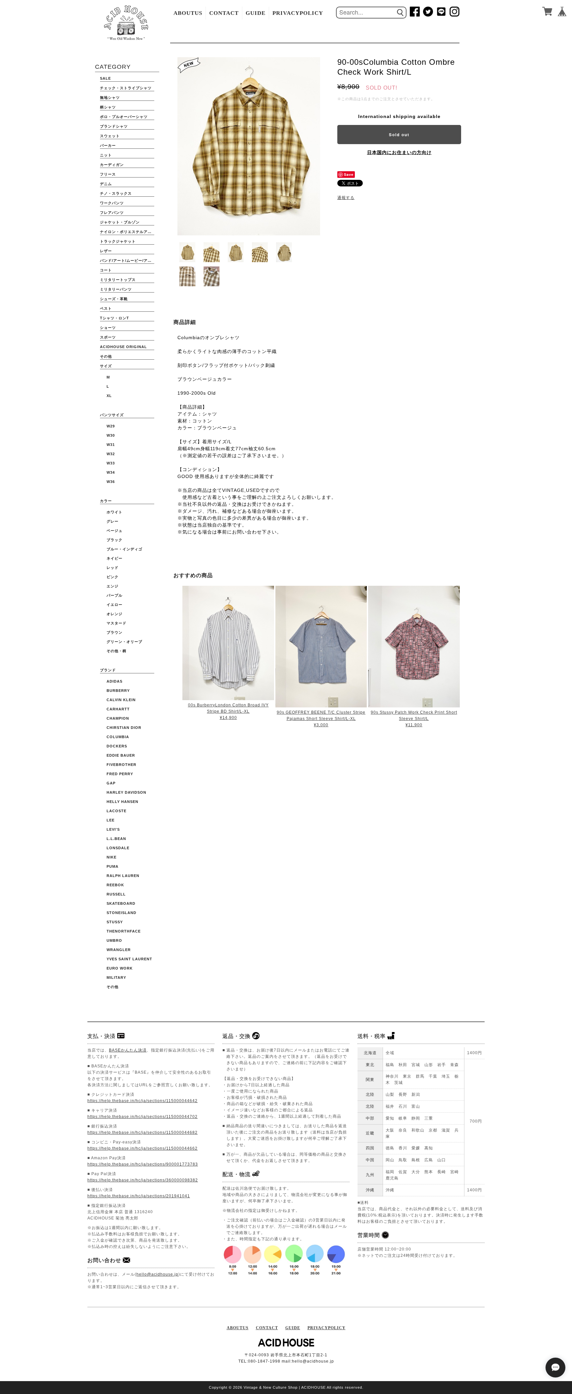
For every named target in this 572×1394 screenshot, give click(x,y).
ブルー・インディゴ (124, 549)
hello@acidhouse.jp (157, 1274)
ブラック (114, 540)
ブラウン (114, 632)
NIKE (112, 857)
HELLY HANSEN (122, 802)
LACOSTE (116, 811)
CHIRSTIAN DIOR (124, 728)
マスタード (116, 623)
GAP (111, 783)
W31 (111, 445)
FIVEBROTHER (121, 765)
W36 (111, 482)
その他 (106, 356)
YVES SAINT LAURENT (129, 959)
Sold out (399, 135)
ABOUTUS (187, 13)
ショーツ (108, 328)
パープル (114, 595)
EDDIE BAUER (121, 755)
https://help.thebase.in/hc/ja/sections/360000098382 (142, 1180)
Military (116, 977)
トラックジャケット (118, 241)
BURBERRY (118, 691)
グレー (113, 521)
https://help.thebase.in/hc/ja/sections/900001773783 (142, 1164)
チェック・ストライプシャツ (126, 88)
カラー (106, 501)
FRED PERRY (120, 774)
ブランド (108, 670)
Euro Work (120, 968)
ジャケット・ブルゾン (120, 222)
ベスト (106, 308)
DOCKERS (117, 746)
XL (109, 396)
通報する (346, 197)
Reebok (115, 885)
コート (106, 270)
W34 (111, 472)
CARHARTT (118, 709)
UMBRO (114, 940)
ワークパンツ (112, 203)
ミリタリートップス (118, 280)
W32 (111, 454)
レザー (106, 251)
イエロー (114, 605)
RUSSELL (116, 894)
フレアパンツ (112, 213)
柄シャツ (108, 107)
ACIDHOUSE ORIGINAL (123, 347)
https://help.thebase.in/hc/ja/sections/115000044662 (142, 1148)
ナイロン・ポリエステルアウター (127, 232)
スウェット (110, 136)
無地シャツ (110, 98)
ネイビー (114, 558)
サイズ (106, 366)
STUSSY (115, 922)
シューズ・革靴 (114, 299)
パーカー (108, 145)
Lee (111, 820)
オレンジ (114, 614)
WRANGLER (119, 950)
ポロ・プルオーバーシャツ (124, 117)
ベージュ (114, 531)
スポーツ (108, 337)
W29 (111, 426)
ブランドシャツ (114, 126)
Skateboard (121, 903)
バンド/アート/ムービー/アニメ (127, 260)
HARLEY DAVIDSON (126, 792)
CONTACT (224, 13)
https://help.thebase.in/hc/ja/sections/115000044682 (142, 1132)
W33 (111, 463)
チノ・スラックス (116, 193)
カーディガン (112, 165)
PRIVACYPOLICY (297, 13)
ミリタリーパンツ (116, 289)
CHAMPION (118, 718)
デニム (106, 184)
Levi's (113, 829)
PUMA (113, 866)
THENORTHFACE (124, 931)
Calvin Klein (121, 700)
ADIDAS (114, 681)
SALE (105, 78)
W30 (111, 435)
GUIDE (255, 13)
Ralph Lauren (123, 876)
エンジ (113, 586)
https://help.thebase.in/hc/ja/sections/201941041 (138, 1196)
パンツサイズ (112, 415)
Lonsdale (118, 848)
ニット (106, 155)
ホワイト (114, 512)
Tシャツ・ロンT (114, 318)
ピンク (113, 577)
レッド (113, 568)
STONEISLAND (121, 913)
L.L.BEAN (116, 839)
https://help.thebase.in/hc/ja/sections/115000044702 (142, 1116)
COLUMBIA (118, 737)
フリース (108, 174)
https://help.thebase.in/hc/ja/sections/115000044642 (142, 1100)
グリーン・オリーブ (124, 642)
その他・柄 (116, 651)
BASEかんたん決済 (128, 1050)
